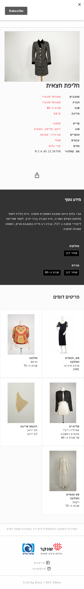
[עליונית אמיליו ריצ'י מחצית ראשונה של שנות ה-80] (63, 403)
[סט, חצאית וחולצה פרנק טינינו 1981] (63, 334)
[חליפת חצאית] (42, 56)
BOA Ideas (53, 582)
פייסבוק (39, 563)
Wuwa (38, 582)
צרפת (57, 113)
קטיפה (44, 134)
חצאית (38, 129)
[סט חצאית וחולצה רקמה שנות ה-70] (63, 471)
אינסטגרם (39, 568)
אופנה (57, 123)
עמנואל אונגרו (51, 96)
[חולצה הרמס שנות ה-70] (21, 334)
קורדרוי (55, 134)
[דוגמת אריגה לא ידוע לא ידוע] (21, 403)
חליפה (49, 129)
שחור (57, 140)
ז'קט (58, 129)
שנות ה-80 (54, 108)
